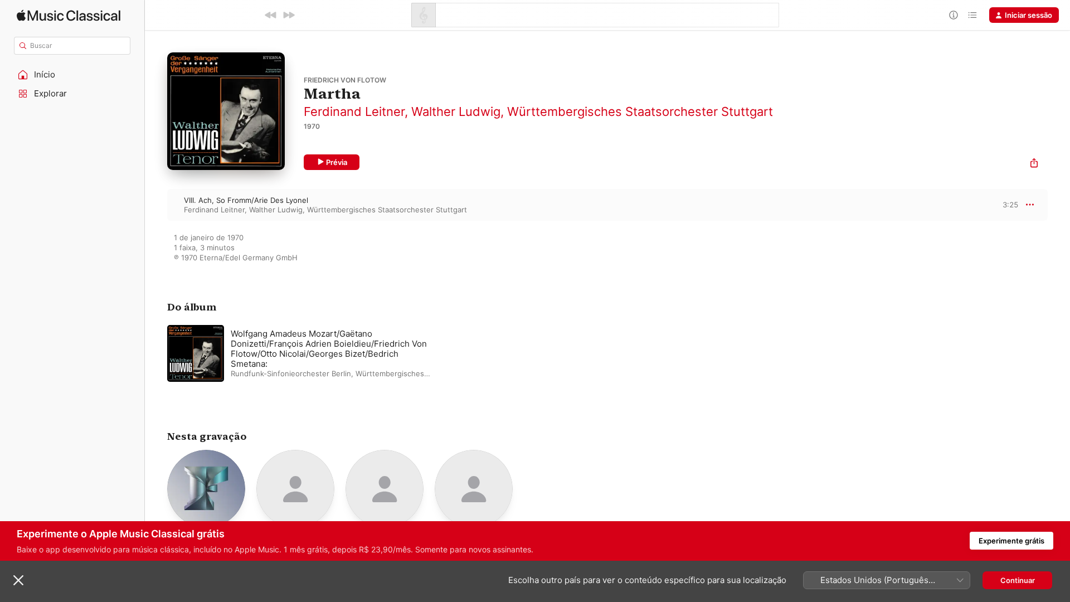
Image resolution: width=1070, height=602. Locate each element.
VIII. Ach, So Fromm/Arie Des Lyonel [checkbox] (246, 200)
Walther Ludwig (455, 111)
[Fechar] (18, 580)
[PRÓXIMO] (289, 15)
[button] (72, 74)
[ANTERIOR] (271, 15)
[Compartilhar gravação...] (1034, 164)
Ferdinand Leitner (354, 111)
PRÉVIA (1008, 204)
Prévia (336, 162)
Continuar (1017, 580)
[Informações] (953, 15)
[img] (68, 15)
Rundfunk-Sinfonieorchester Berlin (291, 373)
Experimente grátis (1011, 540)
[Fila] (972, 15)
